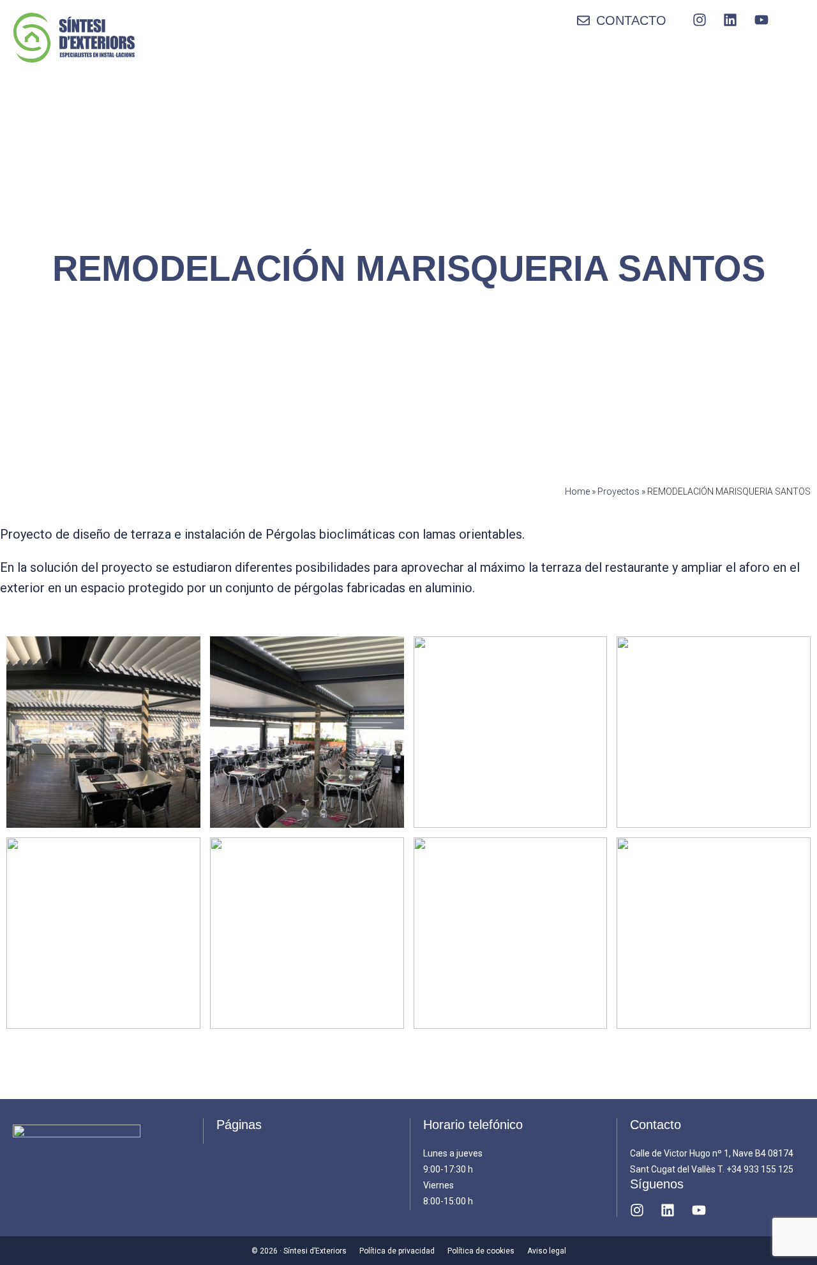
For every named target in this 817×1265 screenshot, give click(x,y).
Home (577, 491)
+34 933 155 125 (759, 1169)
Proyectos (618, 491)
